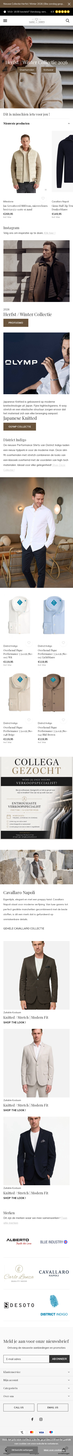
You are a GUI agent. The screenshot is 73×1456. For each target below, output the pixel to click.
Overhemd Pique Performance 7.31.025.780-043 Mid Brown (52, 731)
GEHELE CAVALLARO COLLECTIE (23, 928)
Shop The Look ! (14, 1022)
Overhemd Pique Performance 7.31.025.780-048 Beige (18, 731)
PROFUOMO (15, 322)
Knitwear (48, 69)
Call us (19, 1407)
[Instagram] (40, 1419)
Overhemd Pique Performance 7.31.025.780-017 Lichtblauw (52, 654)
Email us (52, 1407)
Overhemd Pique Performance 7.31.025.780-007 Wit (18, 654)
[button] (5, 21)
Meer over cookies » (54, 1450)
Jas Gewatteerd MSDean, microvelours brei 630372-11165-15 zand (25, 207)
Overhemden (27, 69)
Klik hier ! (49, 233)
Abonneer (59, 1358)
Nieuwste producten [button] (16, 123)
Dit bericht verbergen (22, 1450)
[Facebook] (32, 1419)
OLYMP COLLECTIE (19, 426)
